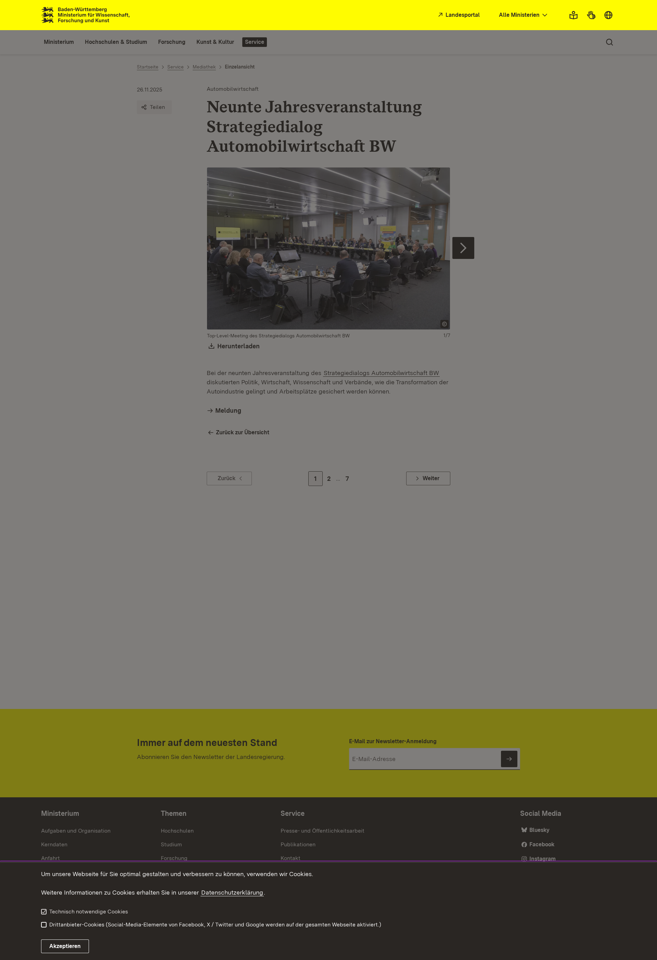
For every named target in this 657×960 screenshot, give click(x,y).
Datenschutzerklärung (232, 892)
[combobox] (524, 15)
